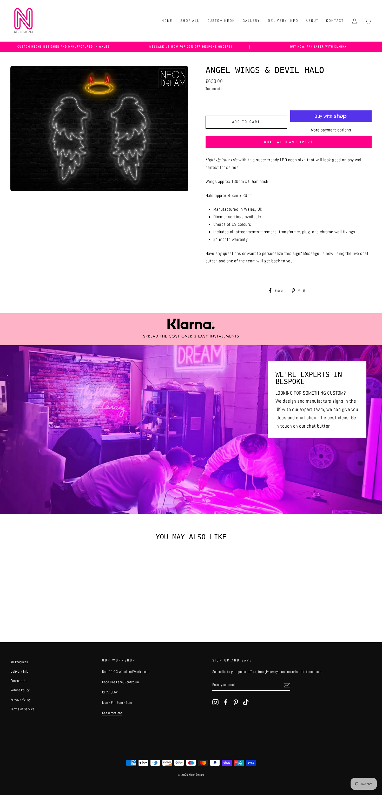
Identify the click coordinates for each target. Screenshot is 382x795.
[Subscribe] (287, 685)
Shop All (189, 20)
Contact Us (18, 680)
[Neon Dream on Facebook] (225, 702)
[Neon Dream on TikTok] (246, 702)
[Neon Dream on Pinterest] (236, 702)
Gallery (251, 20)
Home (167, 20)
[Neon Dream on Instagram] (215, 702)
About (312, 20)
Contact (335, 20)
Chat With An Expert (288, 142)
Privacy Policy (20, 699)
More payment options (331, 130)
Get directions (112, 713)
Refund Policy (20, 690)
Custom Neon (221, 20)
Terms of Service (22, 709)
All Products (19, 662)
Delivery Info (283, 20)
